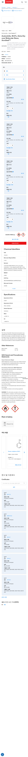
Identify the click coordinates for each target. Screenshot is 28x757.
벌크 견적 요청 (15, 239)
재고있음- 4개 (10, 221)
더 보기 (14, 288)
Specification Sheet (10, 79)
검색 (14, 487)
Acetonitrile (14, 7)
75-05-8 (6, 54)
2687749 (9, 494)
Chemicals (3, 7)
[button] (2, 754)
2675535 (9, 579)
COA (7, 75)
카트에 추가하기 (15, 243)
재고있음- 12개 (10, 184)
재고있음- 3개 (10, 110)
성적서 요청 (4, 597)
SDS (7, 71)
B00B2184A (9, 515)
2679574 (9, 558)
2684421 (9, 537)
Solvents (9, 7)
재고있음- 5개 (10, 147)
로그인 (22, 99)
